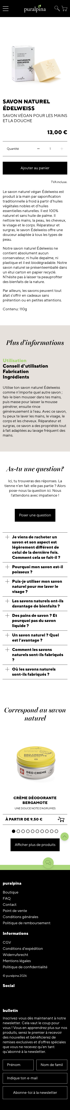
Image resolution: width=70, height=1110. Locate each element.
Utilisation (15, 361)
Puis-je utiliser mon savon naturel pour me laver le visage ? (37, 586)
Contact (9, 904)
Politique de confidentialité (25, 967)
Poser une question (35, 515)
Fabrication (16, 371)
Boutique (10, 892)
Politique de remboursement (26, 923)
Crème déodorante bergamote (35, 800)
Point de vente (15, 910)
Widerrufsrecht (15, 954)
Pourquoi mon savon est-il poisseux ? (37, 569)
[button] (56, 8)
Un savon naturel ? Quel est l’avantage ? (35, 638)
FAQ (7, 898)
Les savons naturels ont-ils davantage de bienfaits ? (37, 603)
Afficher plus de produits (35, 844)
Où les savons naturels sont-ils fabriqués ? (34, 672)
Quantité (13, 149)
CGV (7, 942)
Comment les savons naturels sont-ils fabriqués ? (37, 655)
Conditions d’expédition (23, 948)
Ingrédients (16, 377)
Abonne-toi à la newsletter (35, 1092)
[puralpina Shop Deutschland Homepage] (35, 8)
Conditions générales (20, 917)
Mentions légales (17, 961)
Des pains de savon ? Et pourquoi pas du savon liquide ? (34, 620)
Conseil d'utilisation (25, 366)
